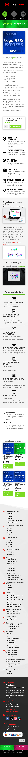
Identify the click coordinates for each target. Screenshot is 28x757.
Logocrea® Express (12, 652)
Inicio (4, 23)
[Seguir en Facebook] (7, 718)
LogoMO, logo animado (12, 522)
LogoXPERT (5, 244)
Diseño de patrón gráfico (13, 573)
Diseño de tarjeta (11, 559)
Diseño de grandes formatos (14, 575)
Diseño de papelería (12, 561)
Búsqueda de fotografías (13, 647)
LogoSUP (9, 585)
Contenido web (10, 636)
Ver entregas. (21, 266)
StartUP (9, 539)
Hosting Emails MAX (12, 619)
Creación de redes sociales (13, 635)
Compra (22, 18)
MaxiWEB (9, 528)
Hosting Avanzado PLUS (12, 597)
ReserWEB (9, 671)
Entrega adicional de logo (13, 661)
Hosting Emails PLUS (12, 618)
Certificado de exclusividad (14, 663)
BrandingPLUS (10, 554)
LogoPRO (18, 242)
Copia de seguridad (12, 664)
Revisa (14, 18)
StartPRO (9, 540)
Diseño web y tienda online (15, 525)
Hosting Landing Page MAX (13, 613)
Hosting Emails (11, 616)
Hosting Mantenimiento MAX (14, 606)
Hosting (8, 592)
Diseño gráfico (11, 558)
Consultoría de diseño (12, 654)
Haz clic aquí (10, 112)
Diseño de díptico (11, 565)
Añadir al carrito (14, 126)
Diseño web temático (13, 670)
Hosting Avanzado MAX (12, 602)
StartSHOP (10, 542)
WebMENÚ (9, 673)
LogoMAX (13, 242)
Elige (6, 18)
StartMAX (9, 544)
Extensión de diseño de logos (14, 624)
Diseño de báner (11, 570)
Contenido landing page (13, 638)
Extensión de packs (11, 628)
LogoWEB (9, 589)
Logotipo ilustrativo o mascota (14, 520)
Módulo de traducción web (13, 645)
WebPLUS (9, 532)
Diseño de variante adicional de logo (16, 659)
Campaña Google (11, 642)
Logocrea (18, 750)
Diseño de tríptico (11, 566)
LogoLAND (9, 587)
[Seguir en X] (11, 718)
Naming (9, 633)
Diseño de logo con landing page (15, 583)
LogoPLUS (9, 518)
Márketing (9, 631)
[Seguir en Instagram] (15, 718)
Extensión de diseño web (13, 626)
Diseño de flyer (10, 563)
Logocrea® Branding (13, 549)
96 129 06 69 (17, 708)
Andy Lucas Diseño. (14, 754)
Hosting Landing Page (13, 609)
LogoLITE (9, 666)
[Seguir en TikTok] (19, 718)
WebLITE (9, 534)
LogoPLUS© (11, 58)
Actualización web (11, 640)
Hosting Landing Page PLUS (13, 611)
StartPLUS (10, 546)
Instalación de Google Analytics (14, 644)
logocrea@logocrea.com (12, 711)
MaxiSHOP (9, 527)
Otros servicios (12, 650)
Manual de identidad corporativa (15, 579)
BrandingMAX (10, 552)
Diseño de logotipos (12, 511)
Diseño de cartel (11, 568)
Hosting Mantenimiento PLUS (14, 604)
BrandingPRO (10, 551)
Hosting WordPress (11, 594)
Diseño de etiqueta (11, 572)
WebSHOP (9, 530)
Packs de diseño (12, 537)
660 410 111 (12, 709)
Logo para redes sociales (13, 577)
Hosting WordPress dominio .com (15, 595)
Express (9, 23)
